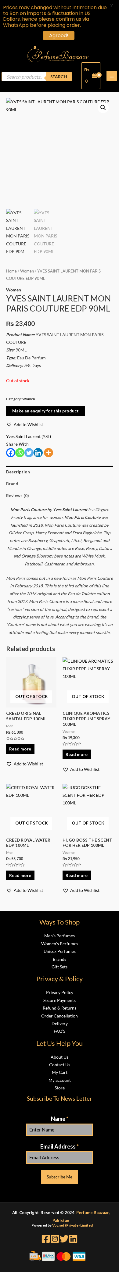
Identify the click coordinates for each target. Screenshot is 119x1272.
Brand (12, 483)
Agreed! (58, 35)
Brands (59, 959)
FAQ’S (59, 1031)
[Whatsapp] (19, 452)
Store (60, 1087)
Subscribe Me (59, 1176)
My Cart (59, 1072)
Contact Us (59, 1064)
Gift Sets (59, 966)
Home (11, 271)
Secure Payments (59, 1000)
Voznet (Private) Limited (72, 1225)
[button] (24, 424)
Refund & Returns (59, 1007)
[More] (48, 452)
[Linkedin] (38, 452)
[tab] (59, 472)
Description (18, 471)
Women (27, 271)
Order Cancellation (59, 1015)
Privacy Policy (59, 992)
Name (59, 1118)
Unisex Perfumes (60, 951)
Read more (20, 748)
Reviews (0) (17, 495)
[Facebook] (10, 452)
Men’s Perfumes (59, 935)
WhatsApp (16, 25)
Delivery (60, 1023)
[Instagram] (55, 1238)
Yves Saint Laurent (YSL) (28, 436)
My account (60, 1080)
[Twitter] (29, 452)
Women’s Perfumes (59, 943)
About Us (59, 1057)
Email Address (59, 1146)
